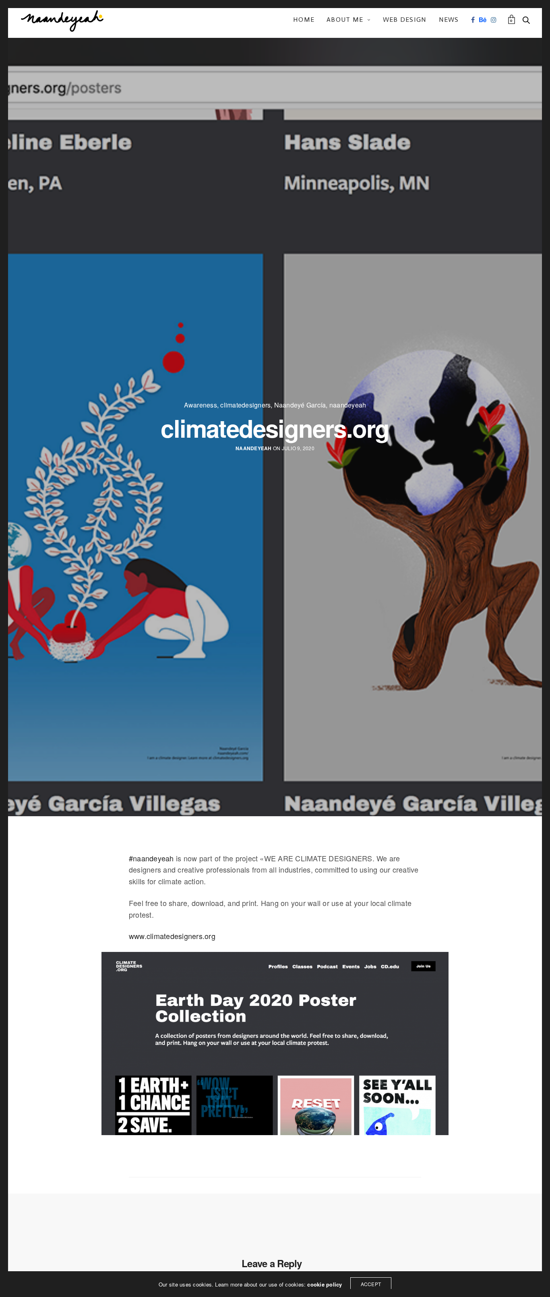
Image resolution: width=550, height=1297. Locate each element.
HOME (303, 19)
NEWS (449, 19)
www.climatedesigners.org (172, 936)
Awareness (200, 405)
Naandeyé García (300, 405)
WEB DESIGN (405, 19)
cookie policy (324, 1284)
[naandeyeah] (62, 20)
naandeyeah (347, 405)
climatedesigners (245, 405)
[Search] (526, 20)
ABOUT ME (345, 19)
